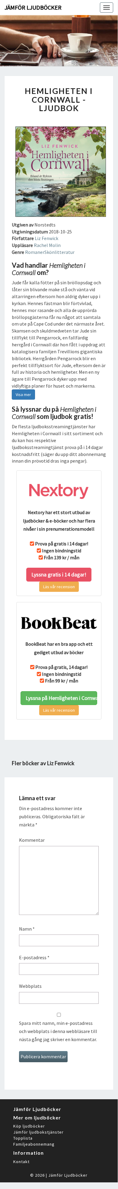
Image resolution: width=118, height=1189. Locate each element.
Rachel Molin (47, 245)
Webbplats (30, 986)
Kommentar (32, 840)
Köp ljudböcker (29, 1126)
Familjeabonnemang (34, 1144)
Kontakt (21, 1161)
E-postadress (34, 957)
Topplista (23, 1138)
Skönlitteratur (59, 252)
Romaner (34, 252)
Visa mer (23, 394)
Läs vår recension (59, 586)
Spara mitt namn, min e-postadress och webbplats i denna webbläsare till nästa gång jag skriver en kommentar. (58, 1031)
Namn (27, 929)
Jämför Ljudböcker (68, 1175)
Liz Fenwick (46, 238)
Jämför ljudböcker (33, 7)
